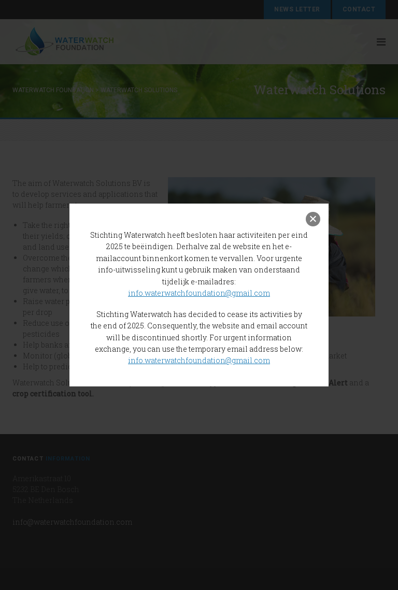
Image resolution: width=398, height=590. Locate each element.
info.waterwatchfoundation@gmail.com (199, 293)
